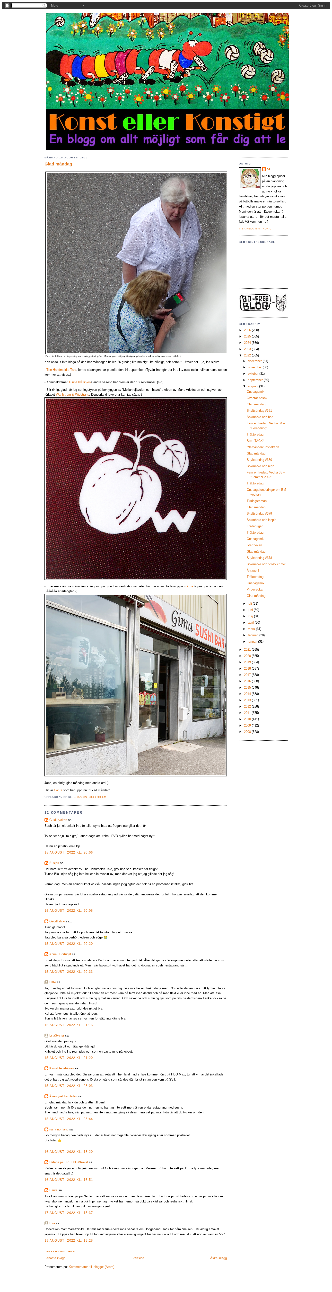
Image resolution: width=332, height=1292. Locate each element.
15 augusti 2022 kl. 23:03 (68, 1086)
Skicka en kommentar (59, 1251)
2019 (248, 662)
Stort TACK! (255, 441)
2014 (248, 694)
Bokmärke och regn (260, 466)
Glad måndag (58, 164)
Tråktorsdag (255, 434)
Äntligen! (253, 570)
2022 (248, 355)
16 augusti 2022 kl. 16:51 (68, 1180)
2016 (248, 681)
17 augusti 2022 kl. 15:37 (68, 1213)
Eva (52, 1223)
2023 (248, 349)
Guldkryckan (58, 820)
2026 (248, 330)
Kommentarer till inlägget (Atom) (91, 1267)
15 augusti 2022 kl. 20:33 (68, 972)
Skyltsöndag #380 (259, 460)
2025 (248, 336)
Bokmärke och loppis (261, 520)
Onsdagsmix (255, 391)
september (256, 380)
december (255, 361)
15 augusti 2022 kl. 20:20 (68, 944)
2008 (248, 732)
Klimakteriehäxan (61, 1068)
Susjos (54, 863)
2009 (248, 725)
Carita (58, 790)
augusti (253, 386)
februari (253, 635)
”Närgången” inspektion (263, 447)
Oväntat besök (257, 398)
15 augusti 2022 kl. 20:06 (68, 852)
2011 (248, 713)
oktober (253, 373)
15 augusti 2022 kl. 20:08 (68, 910)
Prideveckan (255, 589)
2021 (248, 649)
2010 (248, 719)
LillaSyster (56, 1035)
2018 (248, 668)
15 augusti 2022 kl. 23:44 (68, 1119)
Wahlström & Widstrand (72, 394)
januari (253, 641)
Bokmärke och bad (260, 417)
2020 (248, 656)
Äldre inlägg (218, 1258)
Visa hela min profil (255, 228)
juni (251, 610)
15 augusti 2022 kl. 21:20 (68, 1058)
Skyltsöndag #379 (259, 513)
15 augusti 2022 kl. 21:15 (68, 1025)
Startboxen (254, 545)
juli (250, 603)
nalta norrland (58, 1129)
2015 (248, 687)
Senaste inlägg (54, 1258)
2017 (248, 675)
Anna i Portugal (60, 954)
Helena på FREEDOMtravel (68, 1162)
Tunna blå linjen (80, 382)
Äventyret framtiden (63, 1096)
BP (269, 169)
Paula (53, 1190)
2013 (248, 700)
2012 (248, 706)
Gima (189, 586)
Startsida (137, 1258)
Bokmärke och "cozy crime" (266, 564)
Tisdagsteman (257, 501)
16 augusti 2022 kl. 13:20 (68, 1152)
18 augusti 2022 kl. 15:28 (68, 1240)
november (255, 367)
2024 (248, 343)
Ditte (52, 982)
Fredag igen (255, 526)
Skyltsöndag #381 (259, 410)
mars (252, 629)
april (251, 622)
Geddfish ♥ (57, 921)
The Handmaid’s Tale (61, 370)
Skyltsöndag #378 (259, 558)
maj (251, 616)
